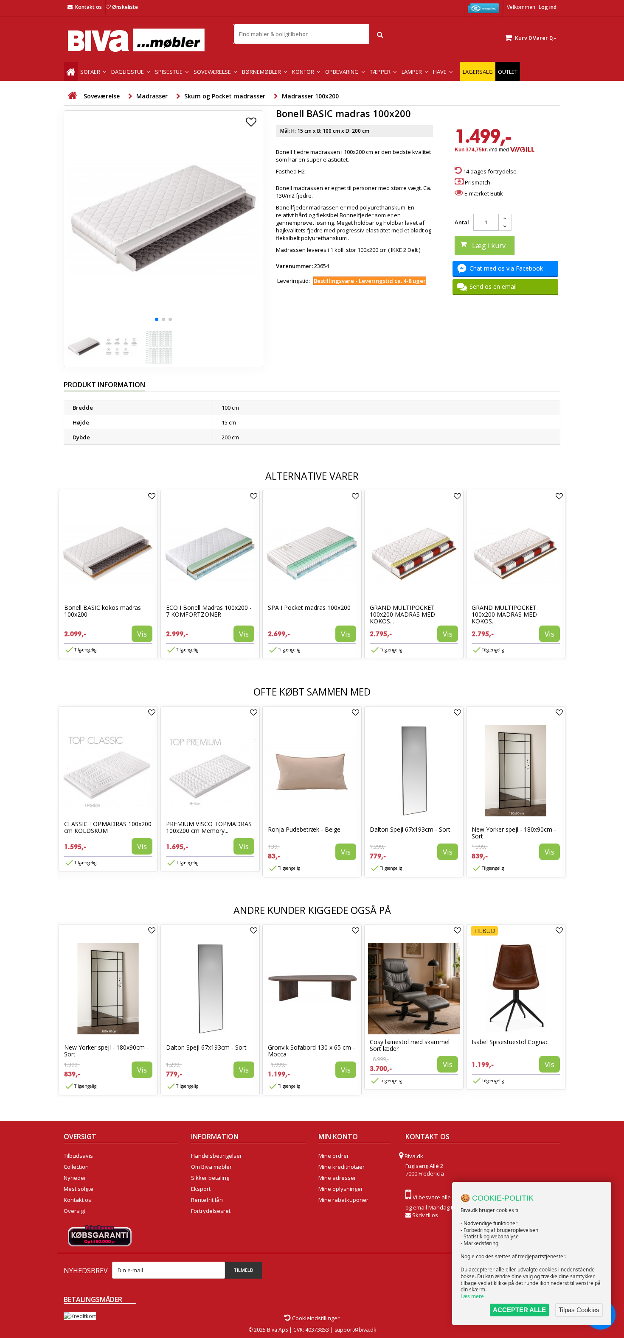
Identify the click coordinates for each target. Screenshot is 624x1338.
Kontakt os (88, 7)
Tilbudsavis (78, 1155)
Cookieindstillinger (315, 1318)
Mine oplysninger (340, 1189)
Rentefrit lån (207, 1200)
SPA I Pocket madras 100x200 (309, 607)
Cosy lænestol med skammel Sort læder (410, 1045)
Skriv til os (425, 1215)
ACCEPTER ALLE (519, 1309)
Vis (142, 634)
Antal (462, 222)
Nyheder (75, 1178)
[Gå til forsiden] (72, 95)
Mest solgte (78, 1189)
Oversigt (74, 1211)
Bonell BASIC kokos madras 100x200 (102, 610)
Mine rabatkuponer (343, 1200)
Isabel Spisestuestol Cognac (510, 1042)
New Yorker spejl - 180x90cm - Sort (514, 832)
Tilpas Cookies (579, 1309)
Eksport (201, 1189)
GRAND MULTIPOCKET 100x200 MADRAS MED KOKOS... (402, 614)
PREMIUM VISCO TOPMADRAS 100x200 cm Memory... (209, 827)
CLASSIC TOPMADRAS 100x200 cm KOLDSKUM (108, 827)
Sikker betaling (210, 1178)
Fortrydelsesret (210, 1211)
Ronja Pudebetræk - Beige (304, 829)
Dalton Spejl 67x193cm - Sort (410, 829)
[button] (156, 319)
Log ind (548, 7)
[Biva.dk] (142, 40)
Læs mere (472, 1296)
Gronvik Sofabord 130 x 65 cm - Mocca (311, 1050)
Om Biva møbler (211, 1166)
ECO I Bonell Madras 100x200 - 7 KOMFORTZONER (209, 610)
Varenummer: (294, 266)
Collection (76, 1166)
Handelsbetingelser (216, 1155)
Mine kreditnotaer (341, 1166)
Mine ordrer (333, 1155)
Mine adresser (337, 1178)
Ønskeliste (125, 7)
